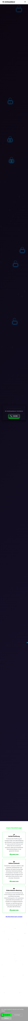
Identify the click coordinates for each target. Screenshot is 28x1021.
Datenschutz (8, 1011)
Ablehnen (6, 1018)
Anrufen (15, 416)
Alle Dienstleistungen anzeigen (14, 916)
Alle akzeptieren (6, 1014)
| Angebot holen (14, 854)
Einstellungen (17, 1014)
